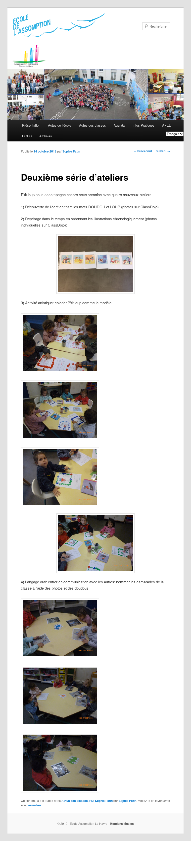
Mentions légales (122, 823)
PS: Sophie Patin (101, 800)
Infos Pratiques (143, 125)
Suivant (163, 151)
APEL (166, 125)
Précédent (143, 151)
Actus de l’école (59, 125)
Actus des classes (92, 125)
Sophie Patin (71, 151)
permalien (34, 805)
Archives (45, 136)
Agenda (119, 125)
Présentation (31, 125)
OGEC (27, 136)
